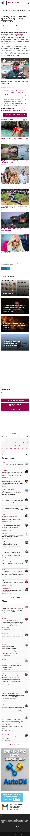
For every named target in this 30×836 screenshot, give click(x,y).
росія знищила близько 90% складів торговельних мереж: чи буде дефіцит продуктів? (14, 325)
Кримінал (4, 524)
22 (7, 449)
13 (27, 442)
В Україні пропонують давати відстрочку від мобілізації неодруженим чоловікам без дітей (11, 518)
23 (11, 449)
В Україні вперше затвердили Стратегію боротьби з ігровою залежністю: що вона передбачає (11, 544)
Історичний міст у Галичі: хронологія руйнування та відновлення (12, 637)
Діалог (5, 601)
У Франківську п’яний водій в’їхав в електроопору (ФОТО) (11, 590)
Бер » (27, 455)
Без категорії (5, 470)
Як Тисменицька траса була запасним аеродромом (12, 737)
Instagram (10, 110)
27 (27, 449)
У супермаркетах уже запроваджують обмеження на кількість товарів (12, 465)
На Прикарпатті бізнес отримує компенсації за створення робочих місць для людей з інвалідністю (12, 554)
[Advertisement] (15, 370)
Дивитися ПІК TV (16, 409)
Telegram (22, 110)
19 (23, 445)
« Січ (2, 455)
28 (3, 452)
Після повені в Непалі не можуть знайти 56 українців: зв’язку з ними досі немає (13, 563)
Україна (4, 541)
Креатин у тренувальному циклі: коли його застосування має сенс (12, 535)
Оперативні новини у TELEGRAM (15, 115)
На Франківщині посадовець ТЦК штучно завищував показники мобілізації (11, 527)
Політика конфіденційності (15, 826)
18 (19, 445)
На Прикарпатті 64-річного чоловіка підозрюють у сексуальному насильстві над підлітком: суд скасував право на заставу (13, 574)
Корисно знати (5, 533)
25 (19, 449)
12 (23, 442)
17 (15, 445)
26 (23, 449)
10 (15, 442)
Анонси (4, 659)
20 (27, 445)
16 (11, 445)
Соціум (3, 462)
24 (15, 449)
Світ (3, 560)
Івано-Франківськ (8, 264)
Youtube (16, 110)
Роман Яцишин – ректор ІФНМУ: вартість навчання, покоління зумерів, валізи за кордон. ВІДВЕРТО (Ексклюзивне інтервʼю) (13, 696)
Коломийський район (7, 499)
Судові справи (5, 569)
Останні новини (9, 458)
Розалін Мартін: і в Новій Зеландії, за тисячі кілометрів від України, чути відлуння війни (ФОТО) (12, 610)
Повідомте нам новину (16, 400)
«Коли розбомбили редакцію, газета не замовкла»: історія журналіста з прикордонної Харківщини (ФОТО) (13, 709)
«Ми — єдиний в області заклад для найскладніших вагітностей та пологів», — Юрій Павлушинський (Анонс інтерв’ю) (12, 664)
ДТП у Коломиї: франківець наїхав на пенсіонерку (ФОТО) (12, 501)
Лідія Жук (18, 263)
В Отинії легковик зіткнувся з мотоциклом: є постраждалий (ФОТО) (12, 509)
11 (19, 442)
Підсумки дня (16, 405)
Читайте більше (15, 597)
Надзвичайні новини (7, 506)
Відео (2, 264)
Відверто (4, 691)
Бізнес (3, 550)
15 (7, 445)
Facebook (4, 110)
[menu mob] (28, 3)
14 (3, 445)
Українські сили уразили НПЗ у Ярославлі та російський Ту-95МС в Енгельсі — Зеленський (13, 343)
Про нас (15, 828)
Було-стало (5, 633)
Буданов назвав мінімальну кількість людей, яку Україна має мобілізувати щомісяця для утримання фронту (14, 307)
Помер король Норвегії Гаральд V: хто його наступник (12, 583)
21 (3, 449)
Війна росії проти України (8, 480)
